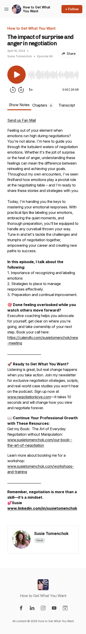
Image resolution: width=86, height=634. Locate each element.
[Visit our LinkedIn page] (32, 608)
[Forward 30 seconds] (21, 89)
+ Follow (72, 9)
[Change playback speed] (30, 89)
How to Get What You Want (36, 9)
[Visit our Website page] (65, 608)
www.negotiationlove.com (29, 397)
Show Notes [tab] (19, 104)
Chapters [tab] (42, 105)
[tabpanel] (43, 322)
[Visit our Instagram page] (43, 608)
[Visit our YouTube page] (54, 608)
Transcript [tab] (66, 105)
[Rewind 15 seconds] (13, 89)
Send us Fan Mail (21, 120)
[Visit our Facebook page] (21, 608)
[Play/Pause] (16, 74)
